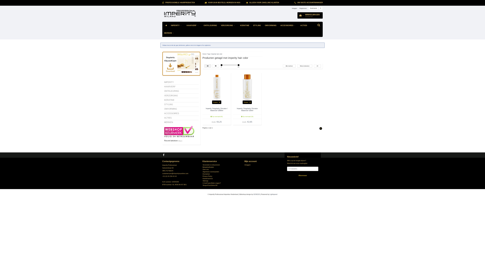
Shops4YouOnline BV (210, 185)
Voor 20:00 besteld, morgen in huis (224, 3)
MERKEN (168, 33)
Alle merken (289, 66)
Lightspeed (273, 194)
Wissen (180, 141)
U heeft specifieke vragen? (212, 183)
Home (204, 54)
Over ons (206, 169)
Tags (208, 54)
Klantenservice (208, 178)
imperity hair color (216, 54)
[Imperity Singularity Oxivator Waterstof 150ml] (247, 87)
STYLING (257, 25)
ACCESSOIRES (287, 25)
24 (317, 66)
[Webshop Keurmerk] (179, 131)
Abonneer (302, 175)
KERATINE (244, 25)
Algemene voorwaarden (211, 172)
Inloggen (294, 8)
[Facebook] (164, 155)
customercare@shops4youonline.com (175, 173)
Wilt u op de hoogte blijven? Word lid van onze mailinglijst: (297, 162)
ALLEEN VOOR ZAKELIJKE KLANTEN (264, 3)
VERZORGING (227, 25)
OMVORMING (271, 25)
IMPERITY (175, 25)
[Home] (165, 25)
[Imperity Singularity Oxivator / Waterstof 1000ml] (216, 87)
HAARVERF (192, 25)
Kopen (215, 102)
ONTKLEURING (210, 25)
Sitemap (205, 181)
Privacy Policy (207, 176)
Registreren (303, 8)
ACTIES (303, 25)
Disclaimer (206, 174)
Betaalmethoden (208, 167)
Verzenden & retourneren (211, 165)
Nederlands (313, 8)
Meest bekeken (304, 66)
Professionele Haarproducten (180, 3)
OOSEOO (256, 194)
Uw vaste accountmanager (310, 3)
